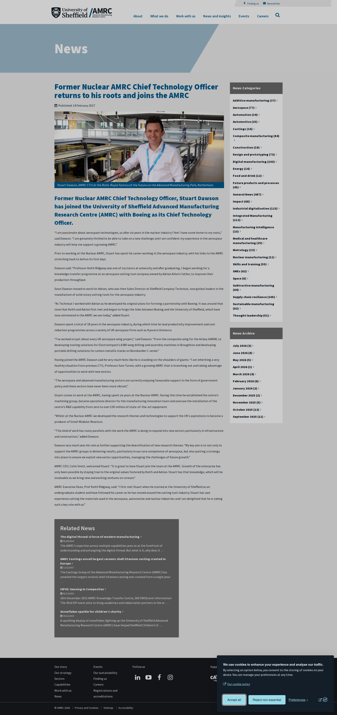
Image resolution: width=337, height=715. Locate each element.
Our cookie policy (238, 684)
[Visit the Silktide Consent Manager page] (323, 699)
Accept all (234, 699)
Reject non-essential (267, 699)
